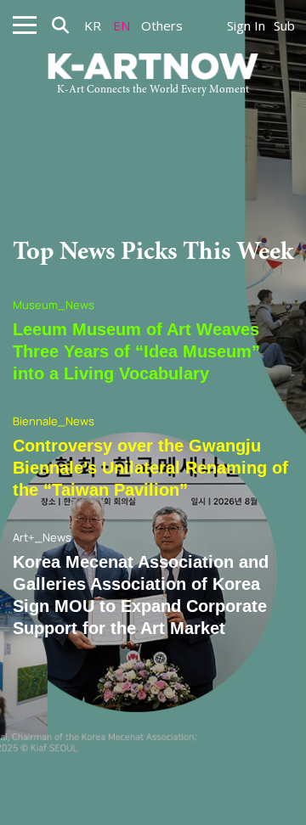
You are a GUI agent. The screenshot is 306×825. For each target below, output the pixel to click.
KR (92, 25)
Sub (284, 25)
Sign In (246, 25)
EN (121, 25)
